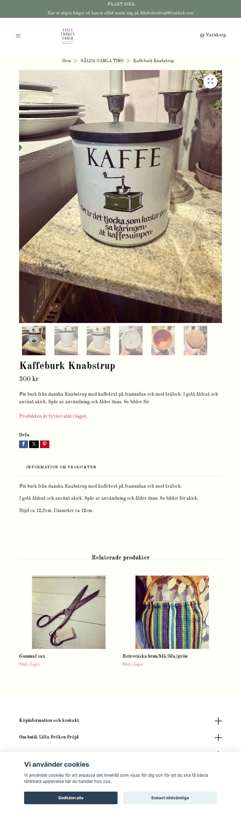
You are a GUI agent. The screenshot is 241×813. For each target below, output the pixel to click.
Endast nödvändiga (170, 797)
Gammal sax (32, 656)
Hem (66, 61)
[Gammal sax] (68, 612)
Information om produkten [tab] (61, 467)
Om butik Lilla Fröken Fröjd (49, 737)
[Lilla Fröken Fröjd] (111, 36)
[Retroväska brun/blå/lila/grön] (172, 612)
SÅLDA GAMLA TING (102, 61)
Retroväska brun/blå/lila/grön (155, 656)
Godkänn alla (70, 797)
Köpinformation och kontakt (49, 720)
